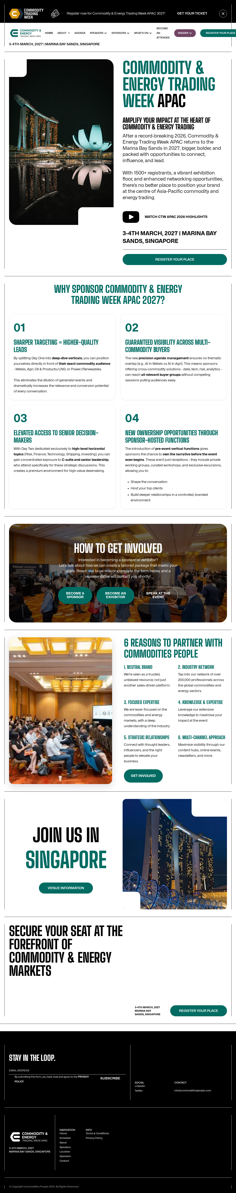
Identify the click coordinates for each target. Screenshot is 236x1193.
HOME (49, 33)
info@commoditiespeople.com (192, 1090)
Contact (64, 1161)
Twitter (139, 1091)
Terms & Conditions (97, 1133)
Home (63, 1133)
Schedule (65, 1138)
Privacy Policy (94, 1138)
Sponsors (65, 1156)
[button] (64, 33)
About (63, 1142)
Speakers (65, 1147)
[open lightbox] (131, 217)
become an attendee (163, 33)
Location (65, 1151)
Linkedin (140, 1086)
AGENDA (79, 33)
